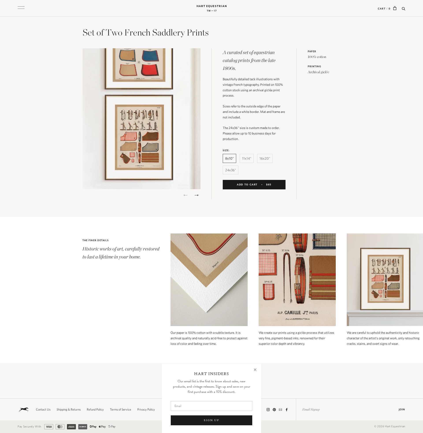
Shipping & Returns (69, 409)
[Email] (280, 409)
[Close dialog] (255, 369)
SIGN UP (211, 420)
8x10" (229, 158)
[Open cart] (394, 8)
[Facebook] (286, 409)
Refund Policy (95, 409)
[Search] (403, 8)
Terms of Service (120, 409)
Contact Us (43, 409)
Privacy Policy (146, 409)
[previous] (186, 194)
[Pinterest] (274, 409)
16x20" (265, 158)
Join (402, 409)
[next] (197, 194)
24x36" (230, 170)
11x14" (246, 158)
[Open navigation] (21, 8)
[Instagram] (268, 409)
